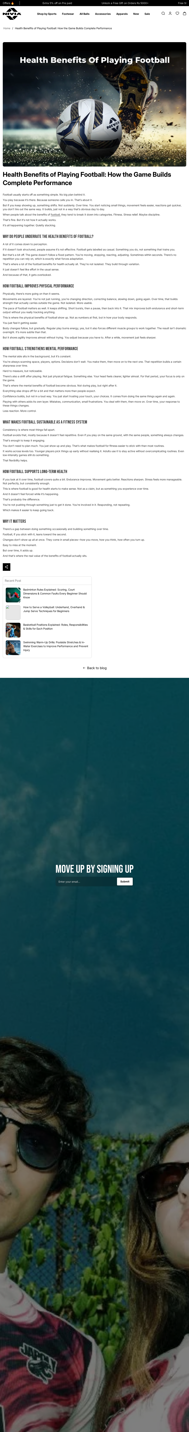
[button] (46, 14)
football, (56, 214)
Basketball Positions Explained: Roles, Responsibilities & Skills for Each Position (55, 626)
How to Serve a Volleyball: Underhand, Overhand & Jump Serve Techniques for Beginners (54, 609)
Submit (124, 881)
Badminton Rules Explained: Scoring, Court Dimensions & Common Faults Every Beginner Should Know (55, 593)
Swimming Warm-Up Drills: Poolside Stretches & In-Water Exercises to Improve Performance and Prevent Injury (55, 646)
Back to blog (97, 668)
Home (6, 28)
